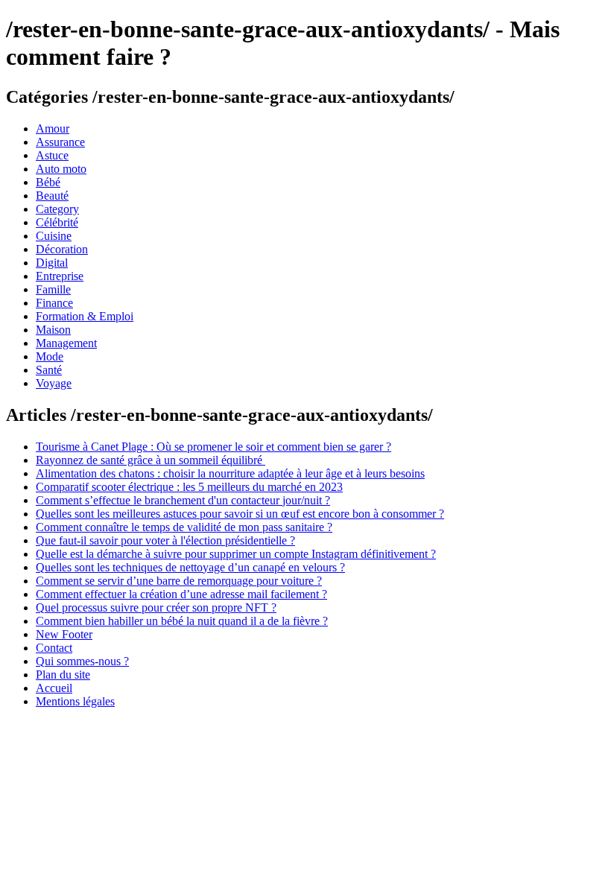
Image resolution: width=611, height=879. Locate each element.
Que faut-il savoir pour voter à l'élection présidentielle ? (165, 540)
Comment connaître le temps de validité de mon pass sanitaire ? (184, 527)
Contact (54, 647)
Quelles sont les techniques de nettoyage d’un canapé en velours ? (190, 567)
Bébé (48, 182)
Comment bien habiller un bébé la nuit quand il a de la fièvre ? (182, 621)
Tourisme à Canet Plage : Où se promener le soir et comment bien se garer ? (213, 446)
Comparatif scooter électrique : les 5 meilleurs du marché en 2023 (189, 486)
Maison (53, 329)
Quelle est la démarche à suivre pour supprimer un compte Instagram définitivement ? (236, 554)
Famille (53, 289)
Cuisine (54, 235)
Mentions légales (75, 701)
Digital (52, 262)
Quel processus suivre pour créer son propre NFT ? (156, 607)
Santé (49, 370)
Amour (52, 128)
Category (57, 209)
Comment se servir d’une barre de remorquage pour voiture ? (179, 580)
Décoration (62, 249)
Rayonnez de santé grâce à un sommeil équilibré (150, 460)
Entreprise (59, 276)
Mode (49, 356)
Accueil (54, 688)
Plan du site (63, 674)
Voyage (54, 383)
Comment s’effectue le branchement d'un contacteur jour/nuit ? (183, 500)
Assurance (60, 142)
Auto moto (61, 168)
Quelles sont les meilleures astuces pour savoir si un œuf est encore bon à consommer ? (240, 513)
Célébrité (57, 222)
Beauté (52, 195)
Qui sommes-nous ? (82, 661)
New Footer (64, 634)
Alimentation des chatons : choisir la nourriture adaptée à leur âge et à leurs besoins (230, 473)
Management (66, 343)
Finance (54, 302)
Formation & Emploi (84, 316)
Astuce (52, 155)
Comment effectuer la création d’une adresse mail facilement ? (181, 594)
